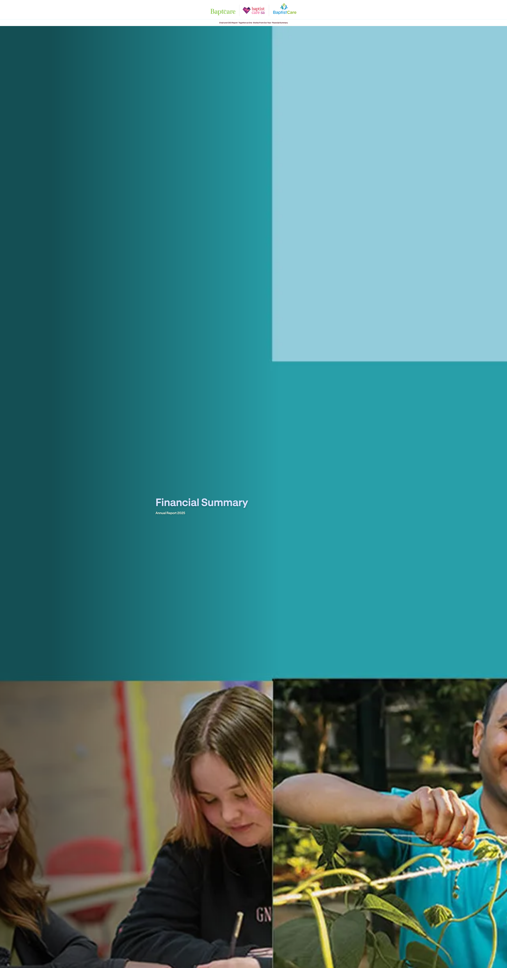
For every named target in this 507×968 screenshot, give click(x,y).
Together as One (245, 23)
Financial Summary (280, 23)
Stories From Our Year (262, 23)
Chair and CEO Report (228, 23)
